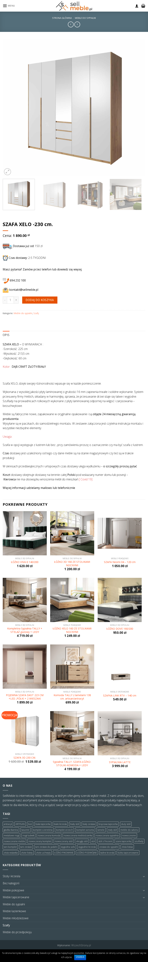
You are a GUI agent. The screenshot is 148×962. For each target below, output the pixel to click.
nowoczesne (129, 835)
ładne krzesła (107, 852)
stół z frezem (105, 841)
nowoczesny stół (64, 841)
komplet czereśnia (43, 829)
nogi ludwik (28, 835)
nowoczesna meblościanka (78, 835)
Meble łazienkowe (14, 911)
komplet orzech (64, 829)
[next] (138, 107)
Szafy (36, 313)
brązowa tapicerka (108, 824)
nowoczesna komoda (49, 835)
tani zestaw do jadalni (46, 846)
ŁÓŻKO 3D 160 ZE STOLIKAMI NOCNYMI (72, 563)
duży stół (125, 824)
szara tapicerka (123, 841)
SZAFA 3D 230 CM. (25, 757)
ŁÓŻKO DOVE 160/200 (119, 628)
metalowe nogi (11, 835)
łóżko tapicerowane (128, 852)
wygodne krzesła (87, 846)
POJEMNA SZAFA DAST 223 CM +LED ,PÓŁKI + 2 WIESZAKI (24, 697)
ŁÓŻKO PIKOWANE (63, 852)
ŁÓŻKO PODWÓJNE (87, 852)
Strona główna (62, 18)
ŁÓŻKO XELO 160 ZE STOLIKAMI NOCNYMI (72, 630)
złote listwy (27, 852)
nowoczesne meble (14, 841)
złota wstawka (11, 852)
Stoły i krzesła (11, 876)
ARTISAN (20, 824)
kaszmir (25, 829)
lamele (101, 829)
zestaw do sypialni (108, 846)
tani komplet (10, 846)
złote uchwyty (43, 852)
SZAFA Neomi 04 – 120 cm (120, 562)
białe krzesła (60, 824)
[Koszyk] (143, 6)
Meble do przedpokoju (17, 932)
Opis (6, 335)
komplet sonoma (85, 829)
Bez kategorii (11, 883)
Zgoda (80, 957)
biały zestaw (89, 824)
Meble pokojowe (13, 890)
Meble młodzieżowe (16, 918)
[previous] (10, 107)
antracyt (8, 824)
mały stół (112, 829)
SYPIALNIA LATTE (119, 762)
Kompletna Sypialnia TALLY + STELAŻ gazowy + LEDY (24, 630)
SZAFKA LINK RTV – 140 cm (119, 695)
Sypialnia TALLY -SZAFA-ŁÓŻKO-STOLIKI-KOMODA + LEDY (72, 763)
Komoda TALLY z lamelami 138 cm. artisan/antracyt (72, 697)
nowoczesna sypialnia (107, 835)
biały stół (74, 824)
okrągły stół (82, 841)
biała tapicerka (43, 824)
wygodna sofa (68, 846)
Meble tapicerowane (16, 897)
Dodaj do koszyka (40, 300)
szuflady (139, 841)
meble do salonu (129, 829)
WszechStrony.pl (81, 945)
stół (93, 841)
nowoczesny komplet (40, 841)
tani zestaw (26, 846)
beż (30, 824)
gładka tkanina (11, 829)
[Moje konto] (137, 6)
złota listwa (127, 846)
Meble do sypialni (85, 18)
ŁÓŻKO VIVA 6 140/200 (24, 562)
